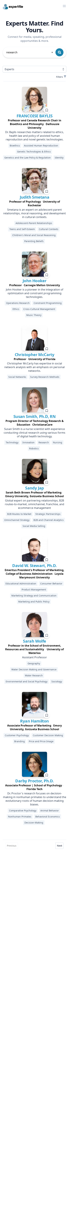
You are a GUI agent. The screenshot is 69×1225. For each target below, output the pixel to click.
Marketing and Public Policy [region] (33, 601)
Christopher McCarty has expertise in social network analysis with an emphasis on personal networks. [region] (34, 367)
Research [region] (44, 442)
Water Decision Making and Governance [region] (33, 669)
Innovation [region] (28, 442)
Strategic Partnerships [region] (47, 514)
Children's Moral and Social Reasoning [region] (34, 235)
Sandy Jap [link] (34, 488)
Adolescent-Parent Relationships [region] (34, 223)
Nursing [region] (57, 442)
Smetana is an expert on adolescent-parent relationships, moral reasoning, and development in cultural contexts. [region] (34, 213)
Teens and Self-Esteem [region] (22, 229)
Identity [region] (59, 157)
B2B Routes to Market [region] (19, 514)
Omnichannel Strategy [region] (16, 520)
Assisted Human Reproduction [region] (41, 145)
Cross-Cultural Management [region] (39, 309)
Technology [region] (12, 442)
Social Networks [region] (17, 376)
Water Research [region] (34, 675)
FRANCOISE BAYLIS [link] (34, 116)
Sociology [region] (56, 681)
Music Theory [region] (33, 315)
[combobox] (29, 52)
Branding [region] (19, 741)
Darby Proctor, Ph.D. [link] (34, 781)
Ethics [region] (16, 309)
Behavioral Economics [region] (47, 816)
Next (59, 845)
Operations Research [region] (18, 303)
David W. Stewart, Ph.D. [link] (34, 565)
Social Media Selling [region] (34, 526)
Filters (59, 76)
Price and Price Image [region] (41, 741)
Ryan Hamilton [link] (34, 721)
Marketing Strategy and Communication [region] (33, 595)
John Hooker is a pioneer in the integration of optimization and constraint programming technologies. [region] (34, 293)
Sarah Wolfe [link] (34, 641)
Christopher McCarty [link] (34, 354)
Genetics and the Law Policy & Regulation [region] (27, 157)
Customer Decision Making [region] (48, 735)
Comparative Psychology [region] (22, 810)
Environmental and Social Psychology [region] (26, 681)
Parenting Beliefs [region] (34, 241)
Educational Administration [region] (21, 583)
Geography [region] (34, 663)
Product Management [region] (34, 589)
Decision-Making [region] (33, 822)
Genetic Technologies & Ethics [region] (34, 151)
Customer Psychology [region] (17, 735)
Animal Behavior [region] (49, 810)
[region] (34, 124)
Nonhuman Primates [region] (19, 816)
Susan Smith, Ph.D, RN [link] (34, 416)
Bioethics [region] (15, 145)
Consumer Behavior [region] (51, 583)
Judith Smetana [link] (34, 197)
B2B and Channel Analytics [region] (48, 520)
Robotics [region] (34, 448)
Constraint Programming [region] (48, 303)
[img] (34, 99)
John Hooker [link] (34, 280)
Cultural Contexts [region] (48, 229)
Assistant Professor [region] (34, 657)
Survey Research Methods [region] (44, 376)
